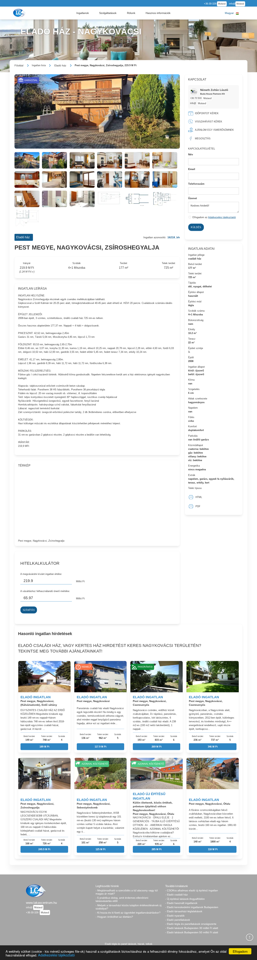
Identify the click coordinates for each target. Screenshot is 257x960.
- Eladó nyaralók (175, 915)
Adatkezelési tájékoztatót (222, 217)
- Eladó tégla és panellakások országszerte (190, 923)
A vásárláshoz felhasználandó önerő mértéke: (45, 591)
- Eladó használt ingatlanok (181, 903)
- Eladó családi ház (176, 894)
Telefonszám (196, 183)
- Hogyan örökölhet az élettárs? (114, 916)
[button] (82, 13)
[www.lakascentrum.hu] (20, 13)
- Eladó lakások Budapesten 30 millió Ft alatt (191, 928)
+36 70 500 (196, 98)
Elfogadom (240, 951)
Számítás (29, 610)
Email (191, 169)
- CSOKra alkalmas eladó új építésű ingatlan (191, 890)
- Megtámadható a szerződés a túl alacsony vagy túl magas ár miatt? (127, 892)
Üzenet (192, 198)
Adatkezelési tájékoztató (56, 954)
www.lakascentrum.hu (41, 903)
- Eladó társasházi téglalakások (183, 911)
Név (190, 154)
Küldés (196, 227)
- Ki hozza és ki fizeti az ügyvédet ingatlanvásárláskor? (128, 912)
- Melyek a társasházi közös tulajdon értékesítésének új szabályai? (128, 907)
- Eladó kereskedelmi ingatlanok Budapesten (191, 907)
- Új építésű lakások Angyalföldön (185, 898)
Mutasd (222, 4)
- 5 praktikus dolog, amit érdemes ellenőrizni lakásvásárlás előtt (122, 899)
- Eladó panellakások (177, 919)
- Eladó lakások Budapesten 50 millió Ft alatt (191, 932)
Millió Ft (80, 581)
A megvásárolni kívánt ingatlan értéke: (41, 574)
